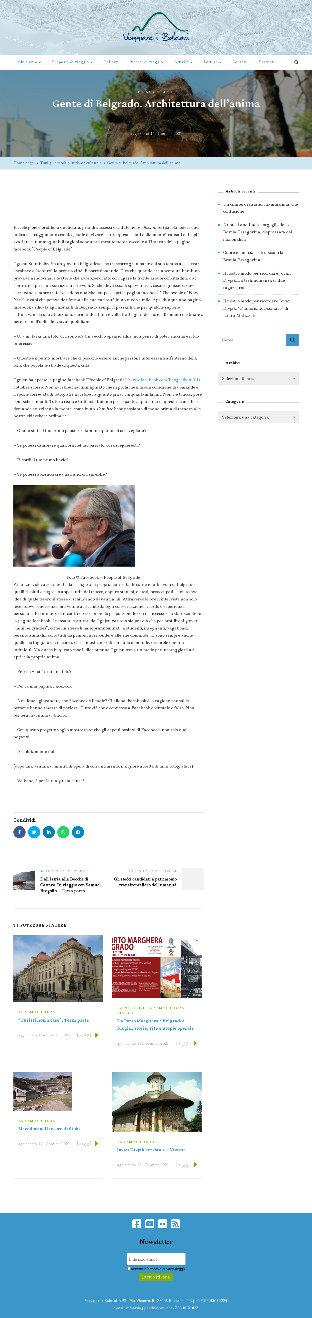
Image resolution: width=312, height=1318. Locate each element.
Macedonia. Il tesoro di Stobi (49, 1129)
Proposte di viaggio (70, 62)
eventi (124, 1008)
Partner (266, 62)
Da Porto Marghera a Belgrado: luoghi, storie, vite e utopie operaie (155, 1025)
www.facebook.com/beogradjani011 (163, 379)
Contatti (240, 62)
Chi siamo (27, 62)
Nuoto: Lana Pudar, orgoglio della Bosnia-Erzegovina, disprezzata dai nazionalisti (257, 232)
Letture (211, 62)
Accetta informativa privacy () (158, 1269)
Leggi (84, 1034)
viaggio (125, 1013)
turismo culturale (155, 92)
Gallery (111, 62)
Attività (181, 62)
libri (139, 1008)
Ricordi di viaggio (146, 62)
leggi (180, 1269)
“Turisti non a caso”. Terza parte (53, 1020)
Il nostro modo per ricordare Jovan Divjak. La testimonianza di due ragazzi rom (257, 280)
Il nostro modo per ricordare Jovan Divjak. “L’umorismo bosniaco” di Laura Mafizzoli (257, 308)
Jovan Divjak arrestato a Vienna (151, 1150)
